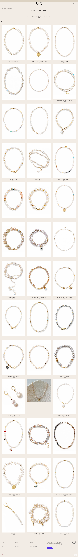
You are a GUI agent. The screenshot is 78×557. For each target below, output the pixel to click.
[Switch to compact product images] (4, 22)
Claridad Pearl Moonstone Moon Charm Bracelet (38, 494)
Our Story (16, 542)
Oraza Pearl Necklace (64, 61)
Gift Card (3, 547)
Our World (43, 6)
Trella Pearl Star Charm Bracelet (13, 376)
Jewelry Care (3, 543)
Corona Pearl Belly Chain (39, 179)
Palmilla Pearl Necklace (64, 533)
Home (2, 8)
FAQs (2, 546)
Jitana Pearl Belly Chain (39, 454)
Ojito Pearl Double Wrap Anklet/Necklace (64, 100)
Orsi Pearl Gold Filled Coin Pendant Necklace (39, 403)
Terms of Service (32, 547)
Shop (39, 6)
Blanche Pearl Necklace (13, 61)
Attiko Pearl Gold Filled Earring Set (13, 415)
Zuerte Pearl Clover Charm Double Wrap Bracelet (39, 258)
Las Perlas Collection (10, 8)
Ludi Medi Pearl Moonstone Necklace (64, 454)
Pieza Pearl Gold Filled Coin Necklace (13, 494)
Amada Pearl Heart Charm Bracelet (64, 415)
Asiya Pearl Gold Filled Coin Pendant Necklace (64, 218)
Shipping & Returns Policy (33, 546)
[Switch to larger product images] (1, 22)
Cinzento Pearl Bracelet (64, 376)
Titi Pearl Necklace (39, 140)
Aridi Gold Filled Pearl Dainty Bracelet (39, 376)
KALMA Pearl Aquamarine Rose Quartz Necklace (64, 494)
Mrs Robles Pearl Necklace (13, 140)
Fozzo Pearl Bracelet (13, 179)
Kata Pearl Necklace (13, 100)
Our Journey (17, 546)
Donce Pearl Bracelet (39, 218)
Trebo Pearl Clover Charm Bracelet (64, 140)
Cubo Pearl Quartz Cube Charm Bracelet (39, 297)
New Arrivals (34, 6)
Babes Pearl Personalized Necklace (64, 179)
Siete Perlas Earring (13, 533)
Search (3, 542)
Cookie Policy (31, 543)
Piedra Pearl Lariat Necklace (13, 297)
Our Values (16, 543)
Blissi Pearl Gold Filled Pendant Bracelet (64, 297)
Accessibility (31, 542)
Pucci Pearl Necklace (39, 100)
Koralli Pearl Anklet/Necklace (39, 533)
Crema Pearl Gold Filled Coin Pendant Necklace (39, 61)
